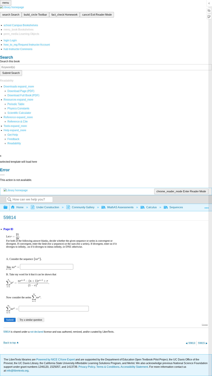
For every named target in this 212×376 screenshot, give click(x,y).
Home (20, 207)
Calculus (151, 207)
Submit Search (11, 73)
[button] (13, 139)
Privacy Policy (87, 366)
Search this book (10, 61)
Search (9, 199)
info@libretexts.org (17, 370)
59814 (6, 331)
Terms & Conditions (107, 366)
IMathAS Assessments (120, 207)
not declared (37, 331)
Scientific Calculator (19, 112)
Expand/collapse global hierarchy (7, 207)
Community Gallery (83, 207)
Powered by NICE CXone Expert (55, 359)
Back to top (9, 342)
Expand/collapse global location (207, 206)
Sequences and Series (183, 207)
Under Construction (48, 207)
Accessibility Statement (134, 366)
